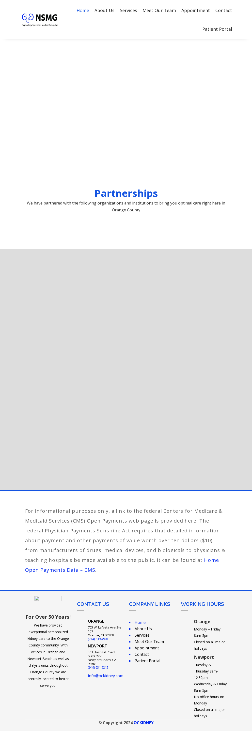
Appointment (195, 10)
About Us (104, 10)
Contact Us (126, 154)
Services (128, 10)
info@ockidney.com (105, 675)
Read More (48, 365)
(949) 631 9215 (98, 667)
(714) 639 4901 (98, 639)
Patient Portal (217, 29)
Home (83, 10)
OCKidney (144, 722)
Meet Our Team (159, 10)
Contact (223, 10)
